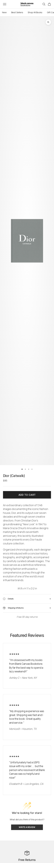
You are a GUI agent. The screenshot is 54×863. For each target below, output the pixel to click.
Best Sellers (17, 12)
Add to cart (27, 494)
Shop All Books (35, 12)
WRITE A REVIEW (27, 827)
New (4, 12)
